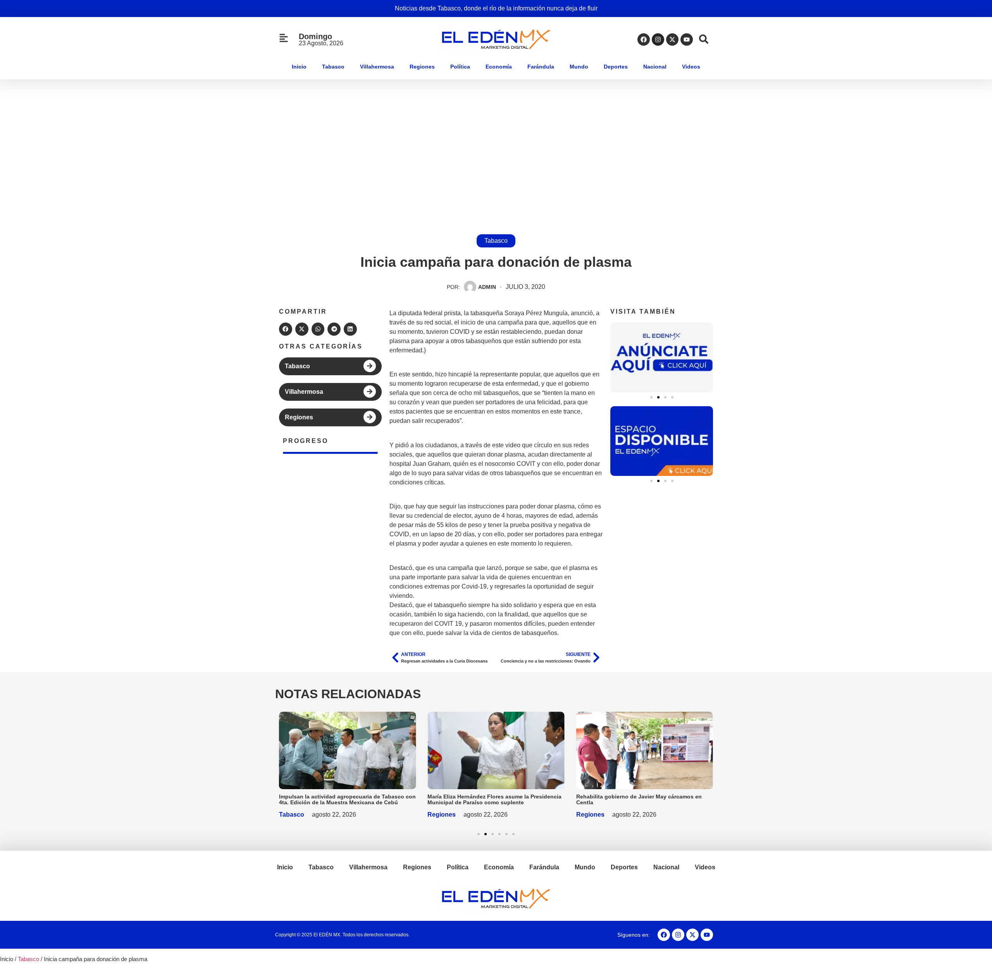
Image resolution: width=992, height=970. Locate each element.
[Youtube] (686, 39)
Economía (499, 67)
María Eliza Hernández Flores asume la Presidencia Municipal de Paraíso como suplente (494, 799)
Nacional (654, 67)
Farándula (540, 67)
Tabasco (333, 67)
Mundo (579, 67)
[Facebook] (643, 39)
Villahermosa (377, 67)
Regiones (422, 67)
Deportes (616, 67)
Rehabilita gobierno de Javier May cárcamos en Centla (639, 799)
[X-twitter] (672, 39)
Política (460, 67)
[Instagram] (658, 39)
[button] (285, 329)
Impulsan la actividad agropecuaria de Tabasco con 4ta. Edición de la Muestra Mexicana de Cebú (347, 799)
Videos (691, 67)
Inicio (299, 67)
